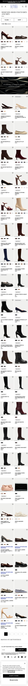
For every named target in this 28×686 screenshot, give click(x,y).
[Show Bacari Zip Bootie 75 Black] (5, 162)
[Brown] (16, 442)
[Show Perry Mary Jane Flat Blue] (16, 595)
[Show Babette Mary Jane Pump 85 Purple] (10, 41)
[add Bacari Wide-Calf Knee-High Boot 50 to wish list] (27, 224)
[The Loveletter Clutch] (21, 485)
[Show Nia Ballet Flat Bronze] (16, 136)
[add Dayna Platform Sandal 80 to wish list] (27, 52)
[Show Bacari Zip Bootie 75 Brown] (2, 162)
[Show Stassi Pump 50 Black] (2, 187)
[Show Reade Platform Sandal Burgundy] (19, 187)
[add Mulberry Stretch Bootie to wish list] (13, 352)
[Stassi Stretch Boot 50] (21, 281)
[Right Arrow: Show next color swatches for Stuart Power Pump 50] (27, 621)
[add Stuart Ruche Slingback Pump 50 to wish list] (27, 97)
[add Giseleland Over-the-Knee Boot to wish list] (13, 224)
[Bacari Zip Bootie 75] (7, 153)
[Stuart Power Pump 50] (21, 612)
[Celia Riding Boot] (7, 459)
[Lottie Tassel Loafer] (7, 586)
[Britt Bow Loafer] (21, 536)
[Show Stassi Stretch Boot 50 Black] (16, 289)
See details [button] (18, 2)
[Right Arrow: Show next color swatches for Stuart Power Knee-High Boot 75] (13, 264)
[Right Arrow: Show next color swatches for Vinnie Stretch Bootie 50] (27, 162)
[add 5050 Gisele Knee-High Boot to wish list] (27, 249)
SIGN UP (21, 650)
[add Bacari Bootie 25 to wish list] (13, 122)
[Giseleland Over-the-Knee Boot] (7, 230)
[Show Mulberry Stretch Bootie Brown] (2, 366)
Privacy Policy (11, 671)
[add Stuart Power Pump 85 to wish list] (13, 52)
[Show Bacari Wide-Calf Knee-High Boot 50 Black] (19, 238)
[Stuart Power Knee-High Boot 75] (7, 255)
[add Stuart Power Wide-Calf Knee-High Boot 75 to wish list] (13, 326)
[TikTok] (15, 657)
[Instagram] (5, 657)
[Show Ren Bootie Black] (16, 366)
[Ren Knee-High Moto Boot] (7, 434)
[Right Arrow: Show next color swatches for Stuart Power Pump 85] (13, 67)
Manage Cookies (14, 680)
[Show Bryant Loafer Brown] (16, 41)
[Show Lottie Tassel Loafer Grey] (2, 595)
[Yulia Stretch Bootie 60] (7, 306)
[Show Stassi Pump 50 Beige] (5, 187)
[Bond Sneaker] (21, 510)
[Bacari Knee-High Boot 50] (7, 408)
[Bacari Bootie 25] (7, 128)
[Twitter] (11, 657)
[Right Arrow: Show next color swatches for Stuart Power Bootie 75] (27, 213)
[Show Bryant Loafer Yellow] (24, 41)
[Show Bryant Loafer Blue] (19, 41)
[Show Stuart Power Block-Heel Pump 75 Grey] (2, 544)
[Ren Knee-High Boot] (21, 434)
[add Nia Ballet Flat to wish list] (27, 122)
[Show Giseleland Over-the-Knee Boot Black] (5, 238)
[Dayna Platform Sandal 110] (7, 204)
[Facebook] (8, 657)
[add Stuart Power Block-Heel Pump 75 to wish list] (13, 530)
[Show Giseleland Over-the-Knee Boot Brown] (2, 238)
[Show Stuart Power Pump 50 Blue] (19, 620)
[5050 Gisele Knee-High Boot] (21, 255)
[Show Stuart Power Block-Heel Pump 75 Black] (7, 544)
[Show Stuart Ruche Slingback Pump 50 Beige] (16, 111)
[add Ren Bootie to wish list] (27, 352)
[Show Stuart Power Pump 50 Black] (16, 620)
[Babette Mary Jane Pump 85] (7, 33)
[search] (22, 6)
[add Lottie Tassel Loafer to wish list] (13, 581)
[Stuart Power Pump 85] (7, 58)
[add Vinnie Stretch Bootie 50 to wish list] (27, 147)
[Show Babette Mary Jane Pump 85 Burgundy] (2, 41)
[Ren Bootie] (21, 357)
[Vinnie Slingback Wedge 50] (7, 102)
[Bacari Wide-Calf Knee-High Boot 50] (21, 230)
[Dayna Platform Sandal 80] (21, 58)
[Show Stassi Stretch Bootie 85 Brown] (22, 340)
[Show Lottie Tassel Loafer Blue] (5, 595)
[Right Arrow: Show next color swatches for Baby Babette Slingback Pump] (13, 519)
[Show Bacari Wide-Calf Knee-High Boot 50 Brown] (16, 238)
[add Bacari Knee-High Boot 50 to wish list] (13, 402)
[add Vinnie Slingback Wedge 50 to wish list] (13, 97)
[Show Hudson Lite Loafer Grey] (2, 289)
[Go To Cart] (26, 6)
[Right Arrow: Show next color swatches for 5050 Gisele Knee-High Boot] (27, 264)
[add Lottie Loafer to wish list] (13, 555)
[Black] (2, 391)
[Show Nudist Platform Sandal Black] (5, 620)
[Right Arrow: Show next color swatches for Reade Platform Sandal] (27, 188)
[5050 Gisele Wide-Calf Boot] (21, 459)
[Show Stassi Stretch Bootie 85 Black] (16, 340)
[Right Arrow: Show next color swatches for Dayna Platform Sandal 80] (27, 67)
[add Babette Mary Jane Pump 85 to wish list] (13, 27)
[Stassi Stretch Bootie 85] (21, 331)
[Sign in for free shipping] (5, 6)
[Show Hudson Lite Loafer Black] (5, 289)
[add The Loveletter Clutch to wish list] (27, 479)
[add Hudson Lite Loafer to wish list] (13, 275)
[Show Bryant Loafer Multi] (22, 41)
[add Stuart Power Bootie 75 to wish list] (27, 198)
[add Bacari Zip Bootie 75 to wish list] (13, 147)
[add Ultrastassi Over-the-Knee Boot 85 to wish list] (27, 377)
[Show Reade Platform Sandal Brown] (16, 187)
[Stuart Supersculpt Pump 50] (21, 306)
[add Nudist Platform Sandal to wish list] (13, 606)
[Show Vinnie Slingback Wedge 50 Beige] (5, 111)
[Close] (25, 663)
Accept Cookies (13, 675)
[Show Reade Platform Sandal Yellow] (22, 187)
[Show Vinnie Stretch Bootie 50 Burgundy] (16, 162)
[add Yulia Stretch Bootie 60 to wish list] (13, 300)
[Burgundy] (16, 417)
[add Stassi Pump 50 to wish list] (13, 173)
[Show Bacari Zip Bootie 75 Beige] (7, 162)
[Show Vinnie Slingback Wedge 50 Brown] (2, 111)
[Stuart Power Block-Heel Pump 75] (7, 536)
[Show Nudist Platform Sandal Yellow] (7, 620)
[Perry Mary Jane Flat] (21, 586)
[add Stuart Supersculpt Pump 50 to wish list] (27, 300)
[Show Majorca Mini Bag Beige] (2, 493)
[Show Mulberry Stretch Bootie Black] (5, 366)
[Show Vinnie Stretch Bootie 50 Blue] (19, 162)
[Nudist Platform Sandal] (7, 612)
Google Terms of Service (11, 653)
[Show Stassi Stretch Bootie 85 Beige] (19, 340)
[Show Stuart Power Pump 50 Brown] (24, 620)
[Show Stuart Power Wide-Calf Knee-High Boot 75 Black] (2, 340)
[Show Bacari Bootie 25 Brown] (2, 136)
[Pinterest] (18, 657)
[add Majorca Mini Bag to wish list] (13, 479)
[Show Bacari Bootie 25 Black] (5, 136)
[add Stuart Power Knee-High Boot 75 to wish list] (13, 249)
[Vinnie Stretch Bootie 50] (21, 153)
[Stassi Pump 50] (7, 179)
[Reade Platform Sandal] (21, 179)
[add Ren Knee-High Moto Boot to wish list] (13, 428)
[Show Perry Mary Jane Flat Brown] (19, 595)
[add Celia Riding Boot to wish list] (13, 453)
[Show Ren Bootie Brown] (19, 366)
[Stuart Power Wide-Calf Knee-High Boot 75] (7, 331)
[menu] (2, 6)
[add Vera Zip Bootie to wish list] (27, 402)
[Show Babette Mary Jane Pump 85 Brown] (5, 41)
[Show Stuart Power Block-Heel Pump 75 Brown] (5, 544)
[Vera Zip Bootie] (21, 408)
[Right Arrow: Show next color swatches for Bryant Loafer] (27, 42)
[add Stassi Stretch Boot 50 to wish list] (27, 275)
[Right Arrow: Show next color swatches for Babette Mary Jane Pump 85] (13, 42)
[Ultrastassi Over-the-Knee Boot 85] (21, 383)
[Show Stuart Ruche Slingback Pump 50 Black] (19, 111)
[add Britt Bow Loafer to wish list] (27, 530)
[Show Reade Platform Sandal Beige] (24, 187)
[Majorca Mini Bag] (7, 485)
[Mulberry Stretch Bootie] (7, 357)
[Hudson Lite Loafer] (7, 281)
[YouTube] (22, 657)
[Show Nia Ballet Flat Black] (19, 136)
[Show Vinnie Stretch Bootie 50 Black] (24, 162)
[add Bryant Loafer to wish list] (27, 27)
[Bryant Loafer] (21, 33)
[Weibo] (25, 657)
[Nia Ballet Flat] (21, 128)
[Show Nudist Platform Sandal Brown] (2, 620)
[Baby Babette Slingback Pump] (7, 510)
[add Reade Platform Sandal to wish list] (27, 173)
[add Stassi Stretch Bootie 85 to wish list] (27, 326)
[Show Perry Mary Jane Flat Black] (22, 595)
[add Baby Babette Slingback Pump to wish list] (13, 504)
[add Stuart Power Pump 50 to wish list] (27, 606)
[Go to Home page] (14, 7)
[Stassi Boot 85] (7, 383)
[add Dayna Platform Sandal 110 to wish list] (13, 198)
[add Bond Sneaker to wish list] (27, 504)
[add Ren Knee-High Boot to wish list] (27, 428)
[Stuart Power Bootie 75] (21, 204)
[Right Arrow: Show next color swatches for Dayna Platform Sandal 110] (13, 213)
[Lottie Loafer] (7, 561)
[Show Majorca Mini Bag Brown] (5, 493)
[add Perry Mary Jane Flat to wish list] (27, 581)
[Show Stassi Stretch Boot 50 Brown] (19, 289)
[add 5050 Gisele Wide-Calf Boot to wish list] (27, 453)
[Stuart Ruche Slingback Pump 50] (21, 102)
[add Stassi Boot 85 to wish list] (13, 377)
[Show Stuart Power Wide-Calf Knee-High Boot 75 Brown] (5, 340)
